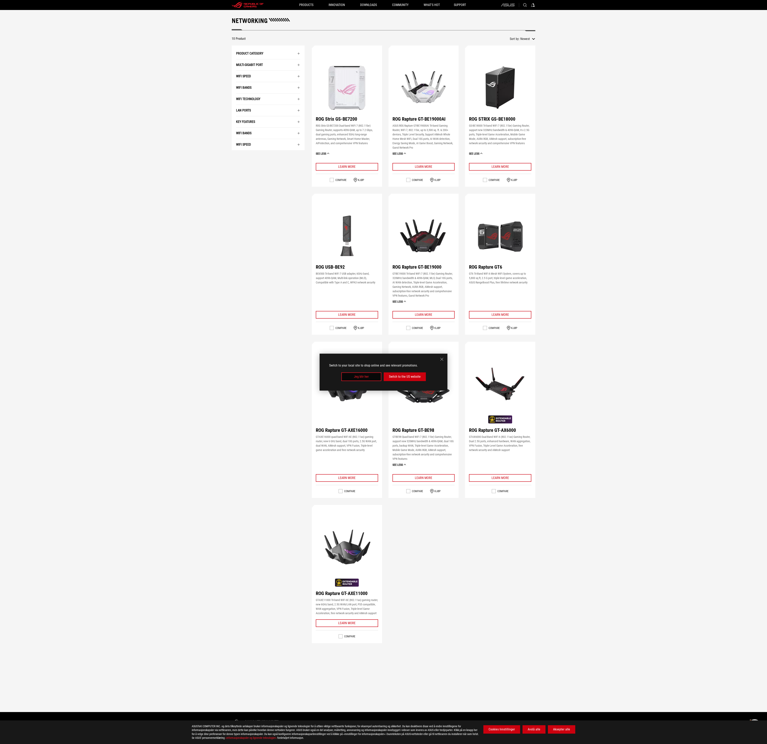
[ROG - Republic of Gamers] (248, 5)
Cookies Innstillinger (502, 729)
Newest (525, 39)
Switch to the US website (405, 376)
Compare (341, 180)
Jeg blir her (361, 376)
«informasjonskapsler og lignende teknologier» (251, 737)
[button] (347, 87)
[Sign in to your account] (533, 5)
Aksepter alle (561, 729)
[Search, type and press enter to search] (525, 5)
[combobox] (527, 39)
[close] (441, 359)
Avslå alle (534, 729)
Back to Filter (236, 156)
